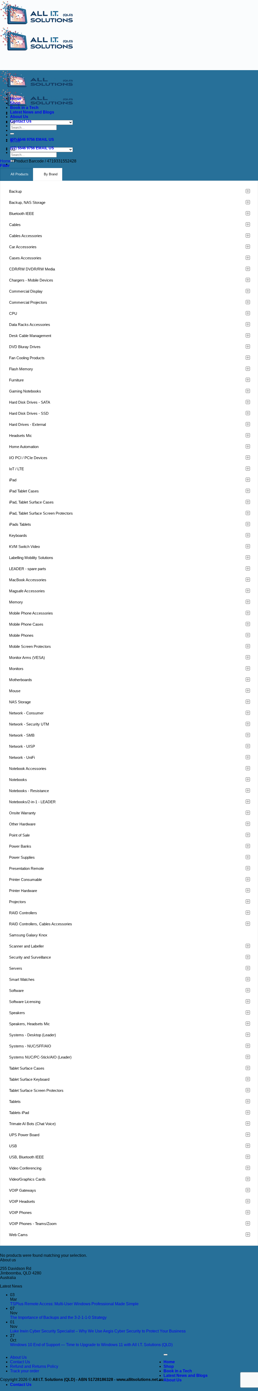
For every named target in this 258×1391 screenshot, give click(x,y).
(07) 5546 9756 (22, 139)
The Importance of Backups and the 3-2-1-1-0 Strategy (58, 1317)
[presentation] (16, 174)
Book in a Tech (24, 107)
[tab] (16, 174)
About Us (19, 117)
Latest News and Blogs (32, 112)
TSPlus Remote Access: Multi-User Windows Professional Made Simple (74, 1304)
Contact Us (20, 121)
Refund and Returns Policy (34, 1366)
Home (15, 98)
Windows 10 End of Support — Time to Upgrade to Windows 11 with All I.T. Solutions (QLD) (91, 1345)
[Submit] (12, 133)
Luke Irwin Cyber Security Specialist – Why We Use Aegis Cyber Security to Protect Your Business (98, 1331)
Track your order (24, 1371)
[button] (5, 165)
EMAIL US (45, 139)
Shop (15, 103)
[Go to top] (166, 1354)
